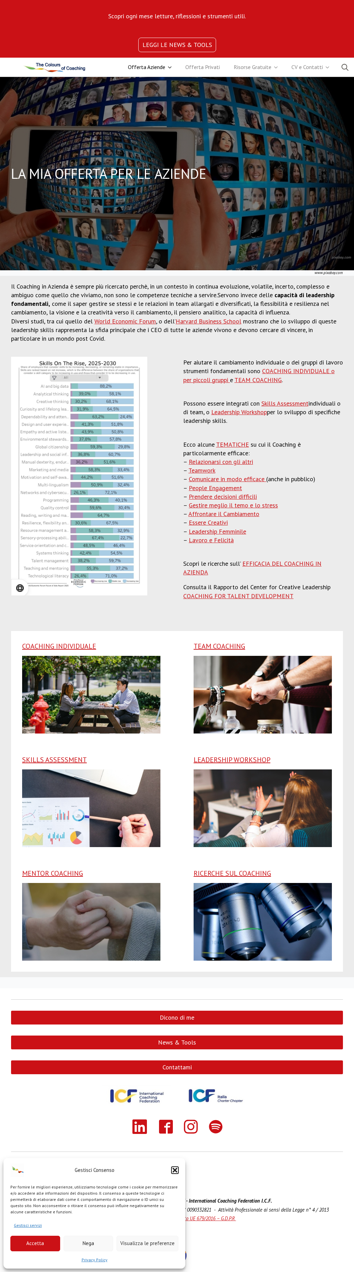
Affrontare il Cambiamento (223, 514)
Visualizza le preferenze (147, 1243)
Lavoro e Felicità (211, 540)
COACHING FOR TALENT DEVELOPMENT (238, 596)
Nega (88, 1243)
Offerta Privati (202, 67)
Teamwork (201, 470)
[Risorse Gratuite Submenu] (278, 67)
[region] (177, 16)
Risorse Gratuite (252, 67)
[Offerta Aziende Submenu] (171, 67)
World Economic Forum (125, 321)
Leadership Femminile (217, 531)
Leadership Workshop (239, 412)
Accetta (35, 1243)
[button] (174, 1170)
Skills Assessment (284, 403)
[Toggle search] (345, 67)
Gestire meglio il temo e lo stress (233, 505)
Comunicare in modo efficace (227, 479)
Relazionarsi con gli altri (221, 462)
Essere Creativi (208, 522)
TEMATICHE (232, 444)
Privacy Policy (95, 1259)
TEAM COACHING (258, 380)
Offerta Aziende (146, 67)
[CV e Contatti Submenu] (329, 67)
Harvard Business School (208, 321)
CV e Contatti (307, 67)
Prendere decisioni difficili (223, 497)
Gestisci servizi (28, 1225)
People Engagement (215, 488)
